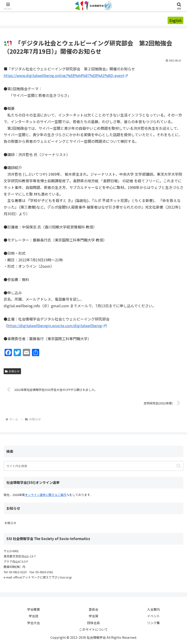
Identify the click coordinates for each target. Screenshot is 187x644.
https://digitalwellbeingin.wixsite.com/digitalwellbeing (54, 325)
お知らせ (14, 371)
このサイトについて (93, 629)
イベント (153, 616)
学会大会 (33, 622)
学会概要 (33, 609)
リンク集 (153, 622)
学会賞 (93, 616)
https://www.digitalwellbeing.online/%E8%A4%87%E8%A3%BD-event (64, 75)
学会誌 (33, 616)
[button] (179, 466)
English (175, 20)
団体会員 (93, 622)
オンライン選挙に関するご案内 (45, 495)
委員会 (93, 609)
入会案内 (153, 609)
